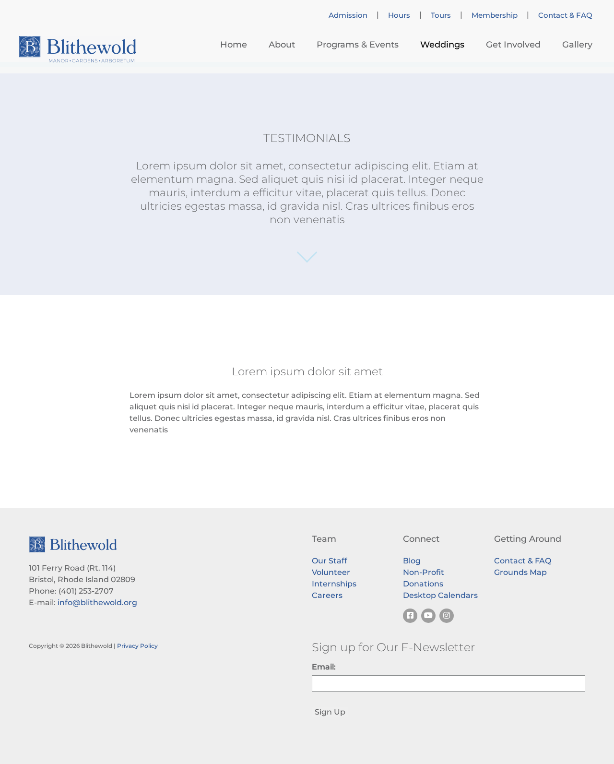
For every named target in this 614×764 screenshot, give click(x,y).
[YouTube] (428, 616)
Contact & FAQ (565, 15)
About (282, 44)
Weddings (442, 44)
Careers (327, 595)
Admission (348, 15)
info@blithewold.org (97, 602)
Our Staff (329, 560)
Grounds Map (520, 572)
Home (233, 44)
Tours (441, 15)
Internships (334, 583)
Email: (324, 666)
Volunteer (331, 572)
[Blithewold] (77, 49)
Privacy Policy (137, 645)
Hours (399, 15)
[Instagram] (446, 616)
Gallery (577, 44)
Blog (412, 560)
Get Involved (513, 44)
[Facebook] (410, 616)
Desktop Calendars (440, 595)
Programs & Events (358, 44)
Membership (495, 15)
